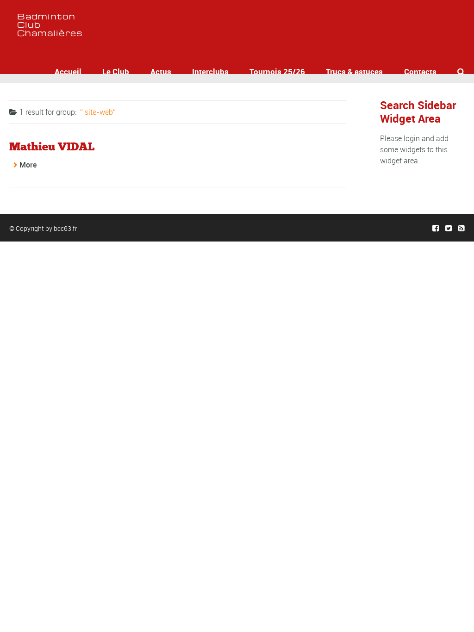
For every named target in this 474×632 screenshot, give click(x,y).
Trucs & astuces (354, 71)
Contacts (420, 71)
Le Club (115, 71)
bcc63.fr (65, 228)
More (28, 165)
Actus (160, 71)
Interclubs (210, 71)
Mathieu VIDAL (52, 146)
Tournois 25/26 (277, 71)
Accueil (68, 71)
